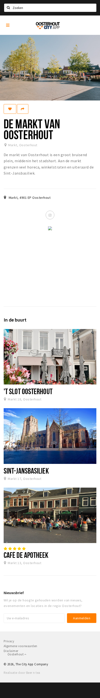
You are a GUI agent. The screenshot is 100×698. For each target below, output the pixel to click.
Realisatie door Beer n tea (22, 673)
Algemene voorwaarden (20, 646)
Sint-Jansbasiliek (26, 471)
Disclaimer (11, 651)
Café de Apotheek (26, 555)
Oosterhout (16, 654)
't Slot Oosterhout (28, 391)
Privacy (9, 641)
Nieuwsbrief (14, 592)
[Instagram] (50, 215)
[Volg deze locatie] (10, 109)
